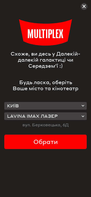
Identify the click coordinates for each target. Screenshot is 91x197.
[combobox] (45, 106)
